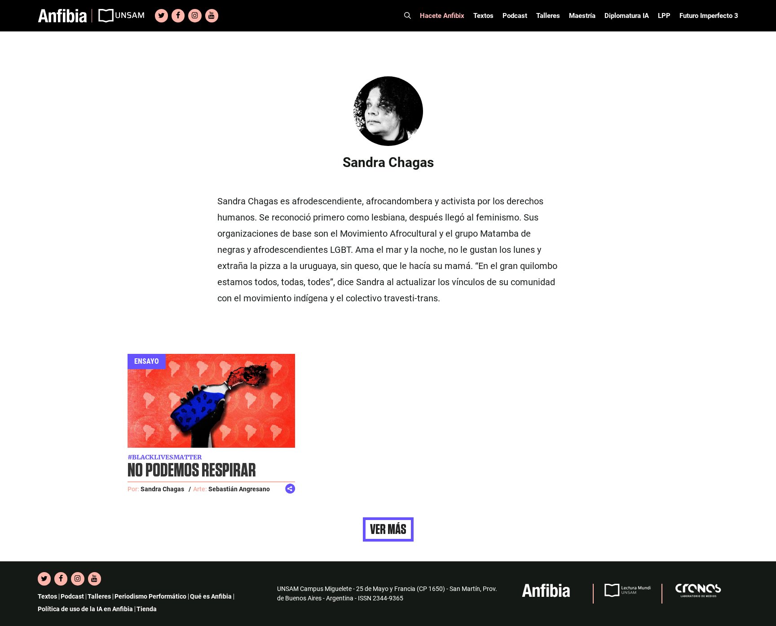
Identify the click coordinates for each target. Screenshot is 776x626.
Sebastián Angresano (239, 489)
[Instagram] (194, 15)
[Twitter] (161, 15)
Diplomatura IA (626, 16)
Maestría (582, 16)
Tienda (147, 609)
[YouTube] (211, 15)
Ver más (388, 529)
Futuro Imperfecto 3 (708, 16)
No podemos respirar (192, 471)
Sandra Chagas (162, 489)
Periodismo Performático (150, 596)
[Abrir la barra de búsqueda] (407, 15)
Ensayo (146, 361)
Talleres (548, 16)
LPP (664, 16)
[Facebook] (178, 15)
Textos (483, 16)
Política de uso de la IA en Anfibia (85, 609)
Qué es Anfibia (211, 596)
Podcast (515, 16)
